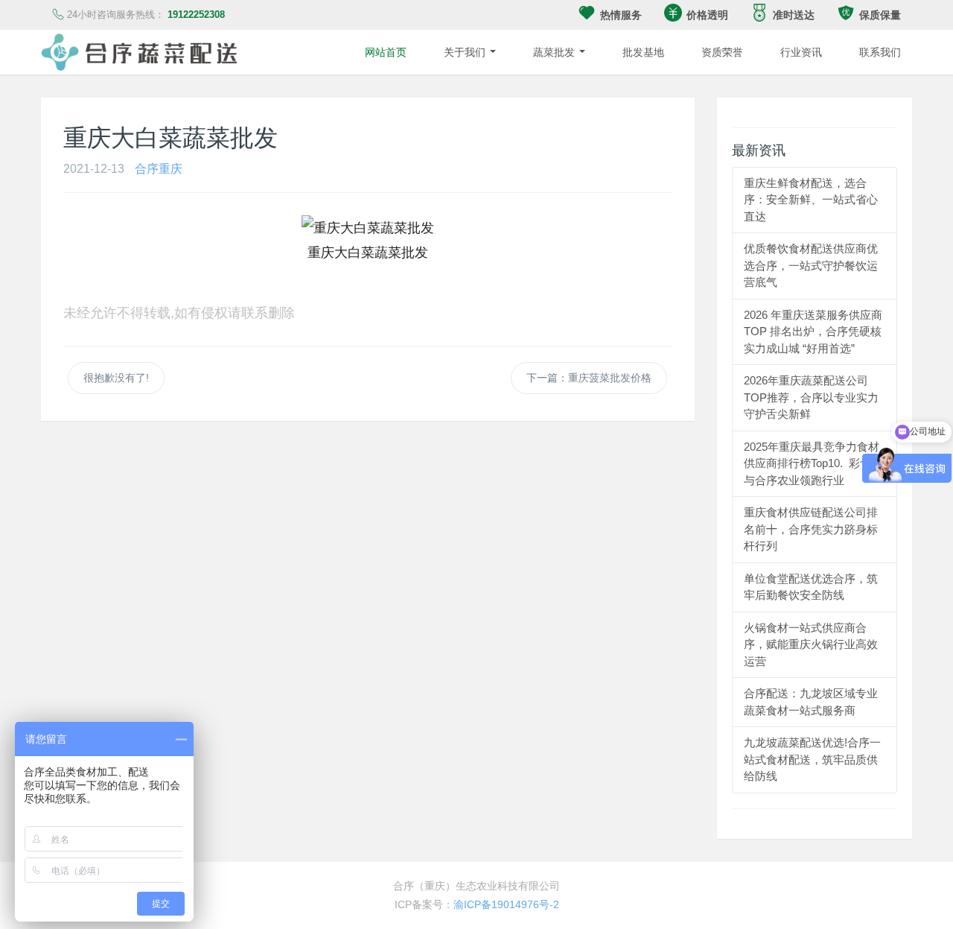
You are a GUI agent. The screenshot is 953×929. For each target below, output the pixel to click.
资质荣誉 (722, 52)
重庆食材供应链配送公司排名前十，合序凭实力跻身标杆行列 (811, 529)
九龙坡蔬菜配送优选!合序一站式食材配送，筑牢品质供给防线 (812, 759)
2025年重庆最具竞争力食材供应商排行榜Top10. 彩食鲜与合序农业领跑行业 (813, 463)
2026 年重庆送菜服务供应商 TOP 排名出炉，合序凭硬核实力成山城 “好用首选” (813, 331)
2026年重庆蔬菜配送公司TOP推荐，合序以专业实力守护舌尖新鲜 (811, 397)
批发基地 (643, 52)
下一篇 (588, 377)
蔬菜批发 (555, 52)
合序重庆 (158, 168)
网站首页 (386, 52)
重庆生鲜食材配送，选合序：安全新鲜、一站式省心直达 (811, 199)
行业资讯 (801, 52)
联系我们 (880, 52)
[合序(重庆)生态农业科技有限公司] (139, 52)
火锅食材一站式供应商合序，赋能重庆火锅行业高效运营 (811, 644)
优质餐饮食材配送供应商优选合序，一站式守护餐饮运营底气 (811, 265)
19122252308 (196, 14)
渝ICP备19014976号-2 (506, 904)
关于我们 (466, 52)
